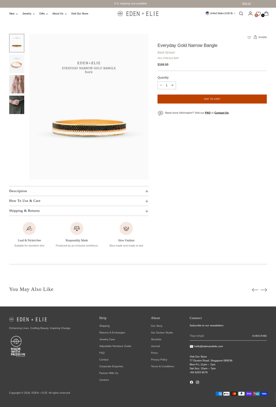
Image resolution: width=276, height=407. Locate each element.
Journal (155, 346)
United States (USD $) (221, 13)
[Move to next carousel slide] (264, 290)
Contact (104, 359)
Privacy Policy (159, 359)
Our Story (156, 325)
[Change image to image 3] (16, 84)
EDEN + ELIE (39, 392)
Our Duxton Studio (162, 332)
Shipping (104, 325)
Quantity (163, 77)
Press (154, 352)
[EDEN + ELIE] (138, 13)
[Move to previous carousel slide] (255, 290)
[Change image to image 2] (16, 64)
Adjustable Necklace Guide (115, 346)
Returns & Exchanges (112, 332)
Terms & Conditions (162, 366)
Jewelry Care (107, 339)
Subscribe (259, 336)
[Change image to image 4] (16, 105)
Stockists (156, 339)
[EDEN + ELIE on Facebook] (192, 382)
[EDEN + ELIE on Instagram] (198, 382)
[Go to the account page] (249, 13)
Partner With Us (108, 373)
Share (262, 37)
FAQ (102, 352)
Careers (104, 379)
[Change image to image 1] (16, 43)
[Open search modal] (241, 13)
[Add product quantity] (172, 85)
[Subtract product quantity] (161, 85)
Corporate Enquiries (111, 366)
